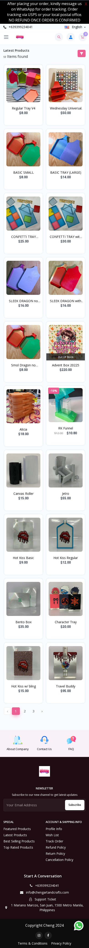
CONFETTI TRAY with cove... (65, 236)
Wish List (52, 835)
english (77, 27)
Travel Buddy (65, 686)
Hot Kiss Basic (23, 558)
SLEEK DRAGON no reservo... (23, 301)
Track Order (54, 841)
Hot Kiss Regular (65, 558)
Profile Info (54, 829)
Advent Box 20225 (65, 365)
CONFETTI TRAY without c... (23, 236)
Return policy (55, 853)
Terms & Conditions (32, 943)
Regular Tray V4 (23, 108)
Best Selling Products (19, 841)
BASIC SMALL (23, 172)
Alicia (23, 429)
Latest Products (15, 835)
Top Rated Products (18, 847)
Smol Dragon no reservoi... (23, 365)
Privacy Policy (61, 943)
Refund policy (56, 847)
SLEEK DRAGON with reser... (65, 301)
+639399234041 (20, 27)
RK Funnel (65, 428)
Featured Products (17, 829)
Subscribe (74, 805)
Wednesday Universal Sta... (65, 108)
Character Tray (66, 622)
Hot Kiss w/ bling (23, 686)
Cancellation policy (59, 859)
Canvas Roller (23, 493)
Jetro (65, 493)
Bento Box (23, 622)
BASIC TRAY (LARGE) (65, 172)
